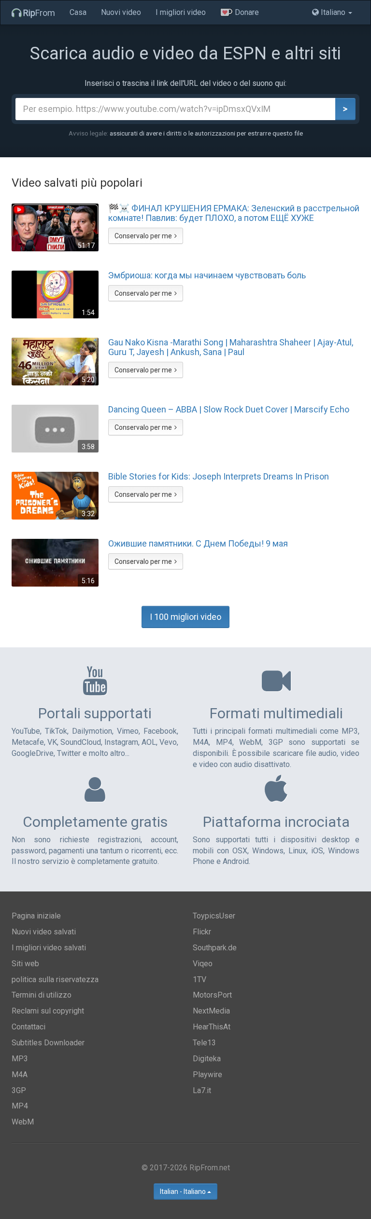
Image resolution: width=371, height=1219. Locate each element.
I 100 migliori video (185, 617)
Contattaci (28, 1026)
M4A (20, 1074)
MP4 (20, 1105)
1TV (199, 979)
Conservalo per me (143, 236)
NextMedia (211, 1010)
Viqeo (203, 963)
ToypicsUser (214, 915)
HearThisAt (211, 1026)
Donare (246, 12)
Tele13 (204, 1042)
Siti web (25, 963)
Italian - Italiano (183, 1191)
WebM (23, 1121)
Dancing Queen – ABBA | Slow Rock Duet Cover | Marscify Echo (228, 409)
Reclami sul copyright (48, 1010)
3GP (19, 1090)
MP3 (20, 1058)
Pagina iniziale (36, 915)
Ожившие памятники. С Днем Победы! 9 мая (198, 543)
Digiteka (207, 1058)
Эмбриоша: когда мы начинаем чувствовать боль (207, 275)
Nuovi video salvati (44, 931)
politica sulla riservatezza (55, 979)
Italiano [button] (333, 12)
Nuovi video (121, 12)
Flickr (202, 931)
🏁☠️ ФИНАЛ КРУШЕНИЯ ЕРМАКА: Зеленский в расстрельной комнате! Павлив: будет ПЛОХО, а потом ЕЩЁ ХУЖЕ (233, 213)
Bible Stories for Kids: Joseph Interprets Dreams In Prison (218, 476)
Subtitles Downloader (48, 1042)
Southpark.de (215, 947)
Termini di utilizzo (41, 995)
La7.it (202, 1090)
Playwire (207, 1074)
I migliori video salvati (49, 947)
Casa (78, 12)
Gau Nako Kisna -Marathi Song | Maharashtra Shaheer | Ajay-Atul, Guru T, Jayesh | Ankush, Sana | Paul (230, 347)
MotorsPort (212, 995)
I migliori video (181, 12)
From (39, 13)
